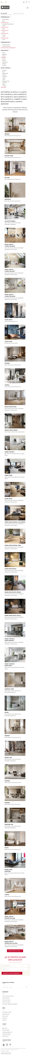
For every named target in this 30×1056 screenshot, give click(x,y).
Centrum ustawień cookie (6, 1053)
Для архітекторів (5, 1014)
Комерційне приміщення (8, 24)
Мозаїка (4, 60)
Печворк (4, 65)
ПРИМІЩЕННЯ (5, 17)
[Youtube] (24, 2)
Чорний (4, 74)
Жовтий (4, 87)
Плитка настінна (6, 44)
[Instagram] (26, 2)
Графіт (3, 78)
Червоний (4, 76)
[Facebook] (29, 2)
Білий (3, 71)
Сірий (3, 84)
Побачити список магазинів (11, 973)
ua (1, 2)
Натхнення (4, 50)
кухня (3, 28)
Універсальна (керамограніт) (9, 47)
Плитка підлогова (6, 46)
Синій (3, 79)
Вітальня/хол (5, 22)
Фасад (3, 25)
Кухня (3, 20)
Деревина (4, 54)
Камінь (3, 55)
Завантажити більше (14, 950)
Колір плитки (5, 68)
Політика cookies (5, 1030)
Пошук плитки (18, 13)
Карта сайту (4, 1028)
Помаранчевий (5, 81)
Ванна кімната (5, 19)
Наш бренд (4, 1018)
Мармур (4, 57)
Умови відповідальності (7, 1032)
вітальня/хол (5, 27)
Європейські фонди (6, 1034)
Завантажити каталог (6, 1012)
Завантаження (5, 1036)
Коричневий (5, 73)
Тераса (4, 34)
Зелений (4, 85)
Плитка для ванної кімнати (8, 996)
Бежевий (4, 70)
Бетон (3, 52)
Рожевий (4, 82)
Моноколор (5, 62)
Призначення (5, 42)
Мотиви (4, 63)
